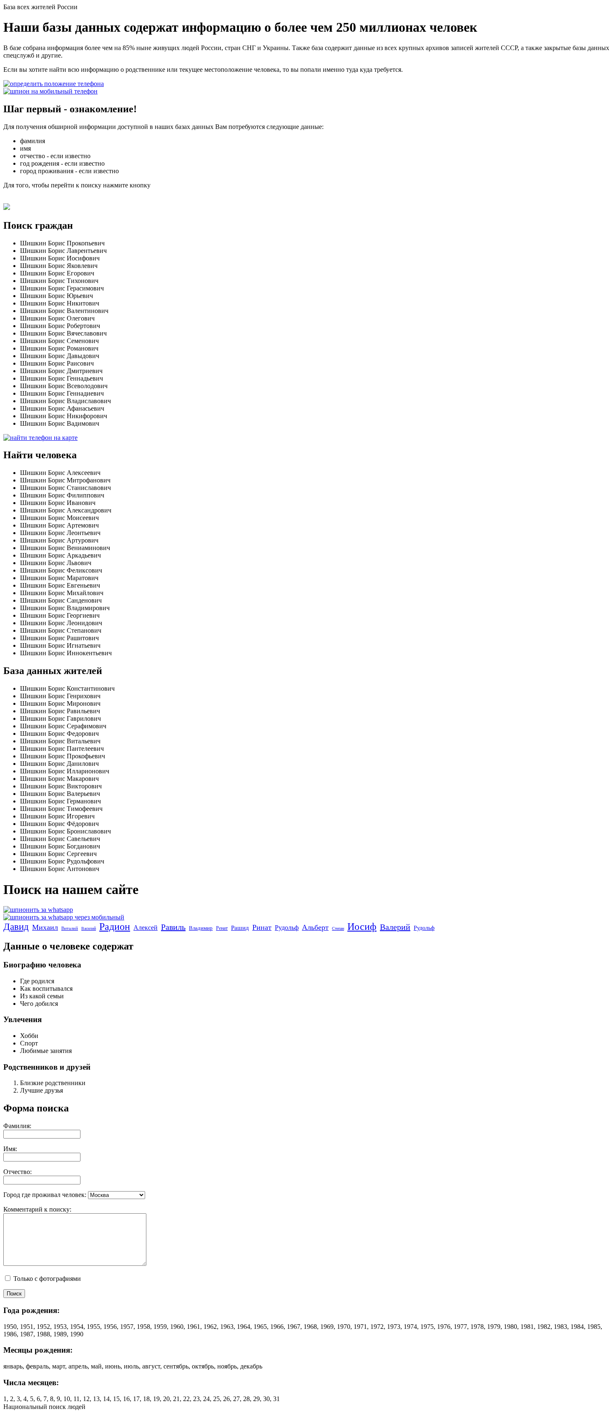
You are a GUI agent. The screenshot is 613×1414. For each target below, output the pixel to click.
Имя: (10, 1148)
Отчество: (17, 1171)
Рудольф (287, 927)
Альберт (315, 927)
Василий (88, 928)
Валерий (395, 927)
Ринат (261, 927)
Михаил (45, 927)
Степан (338, 928)
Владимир (201, 928)
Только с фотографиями (46, 1278)
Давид (16, 927)
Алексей (145, 927)
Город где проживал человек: (44, 1194)
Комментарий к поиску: (37, 1209)
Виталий (69, 928)
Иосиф (362, 926)
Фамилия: (17, 1125)
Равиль (173, 927)
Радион (114, 926)
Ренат (222, 928)
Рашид (240, 927)
